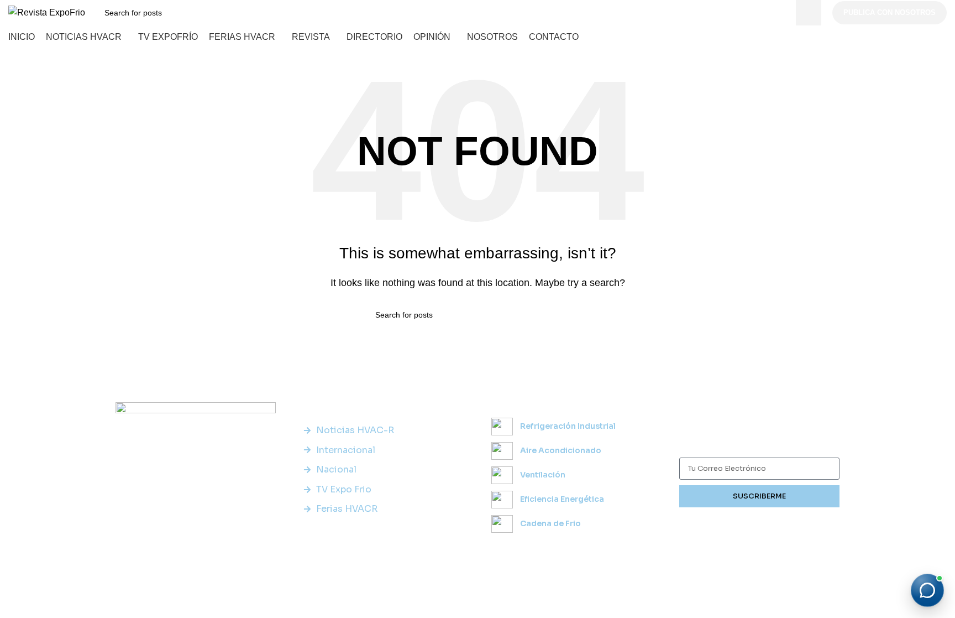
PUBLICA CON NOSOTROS (889, 12)
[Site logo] (46, 12)
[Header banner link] (477, 309)
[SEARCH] (808, 12)
